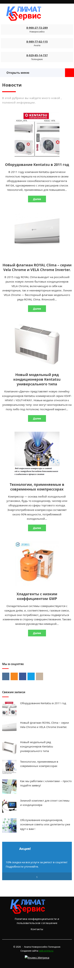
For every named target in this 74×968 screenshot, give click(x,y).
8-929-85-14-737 (37, 55)
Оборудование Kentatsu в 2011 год (37, 164)
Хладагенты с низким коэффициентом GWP (37, 596)
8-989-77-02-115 (37, 41)
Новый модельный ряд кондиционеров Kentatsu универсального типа (37, 379)
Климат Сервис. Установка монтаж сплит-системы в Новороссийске (33, 13)
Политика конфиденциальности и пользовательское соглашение (37, 921)
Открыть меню (17, 73)
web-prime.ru (46, 950)
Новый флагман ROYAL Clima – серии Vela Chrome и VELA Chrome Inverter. (37, 267)
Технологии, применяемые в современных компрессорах (37, 487)
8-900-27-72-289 (37, 27)
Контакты (37, 929)
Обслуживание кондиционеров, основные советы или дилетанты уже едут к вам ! (45, 824)
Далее (37, 199)
